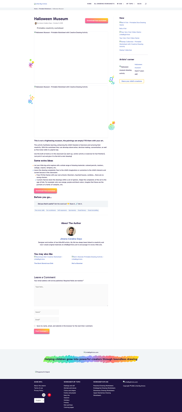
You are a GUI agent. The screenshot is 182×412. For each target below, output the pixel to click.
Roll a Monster (77, 263)
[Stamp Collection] (133, 44)
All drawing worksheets (104, 4)
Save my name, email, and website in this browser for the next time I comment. (65, 326)
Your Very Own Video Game (129, 38)
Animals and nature (70, 388)
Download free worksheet (96, 20)
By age (119, 4)
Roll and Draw (68, 405)
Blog (139, 4)
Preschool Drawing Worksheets (103, 386)
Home (89, 4)
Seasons (66, 398)
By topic (130, 4)
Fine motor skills (39, 210)
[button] (123, 4)
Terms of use (38, 388)
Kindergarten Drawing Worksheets (104, 388)
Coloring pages (69, 407)
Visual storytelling (93, 210)
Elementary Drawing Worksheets (103, 390)
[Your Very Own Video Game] (133, 33)
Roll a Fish (122, 28)
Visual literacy (82, 210)
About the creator (40, 386)
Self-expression (62, 210)
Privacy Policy (38, 390)
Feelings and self (69, 386)
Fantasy (66, 402)
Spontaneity (72, 210)
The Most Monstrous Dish (43, 263)
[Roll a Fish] (133, 23)
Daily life (67, 395)
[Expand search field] (146, 4)
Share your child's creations (132, 81)
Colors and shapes (70, 390)
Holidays (66, 400)
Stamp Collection (125, 50)
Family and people (70, 393)
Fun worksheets (51, 210)
